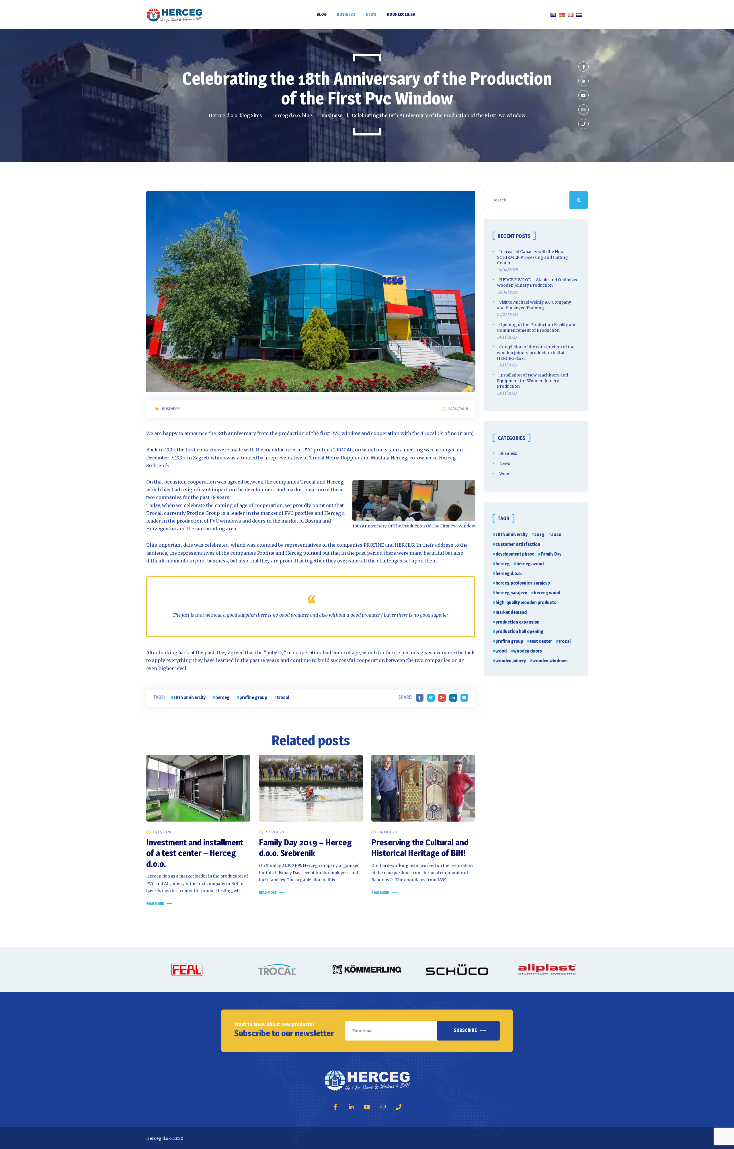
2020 (556, 534)
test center (541, 641)
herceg (222, 697)
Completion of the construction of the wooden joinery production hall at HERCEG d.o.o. (535, 352)
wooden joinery (510, 660)
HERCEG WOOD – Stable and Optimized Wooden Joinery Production (538, 282)
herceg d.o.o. (508, 573)
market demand (511, 612)
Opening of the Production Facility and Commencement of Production (537, 327)
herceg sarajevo (511, 592)
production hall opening (519, 631)
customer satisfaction (517, 544)
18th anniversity (189, 697)
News (504, 463)
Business (171, 409)
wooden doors (527, 651)
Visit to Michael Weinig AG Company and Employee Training (534, 305)
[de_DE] (562, 14)
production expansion (517, 622)
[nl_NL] (579, 14)
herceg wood (547, 592)
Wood (505, 473)
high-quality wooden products (525, 602)
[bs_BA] (553, 14)
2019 (539, 534)
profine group (253, 697)
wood (501, 651)
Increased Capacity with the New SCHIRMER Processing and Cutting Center (532, 257)
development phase (514, 554)
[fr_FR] (570, 14)
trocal (283, 697)
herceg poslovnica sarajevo (522, 583)
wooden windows (549, 660)
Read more (155, 903)
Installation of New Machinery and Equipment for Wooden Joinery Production (532, 380)
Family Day (551, 554)
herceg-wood (530, 563)
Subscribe (465, 1030)
